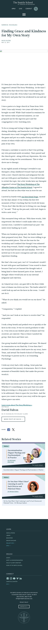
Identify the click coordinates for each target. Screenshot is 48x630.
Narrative (5, 24)
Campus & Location (11, 581)
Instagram (10, 578)
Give (20, 8)
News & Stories (10, 533)
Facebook (7, 578)
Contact (29, 8)
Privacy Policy (24, 602)
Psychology (13, 24)
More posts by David (12, 419)
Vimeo (17, 578)
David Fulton (6, 40)
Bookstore (9, 538)
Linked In (20, 578)
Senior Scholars (11, 540)
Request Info (10, 543)
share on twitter (13, 429)
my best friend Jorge (30, 196)
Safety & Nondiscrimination (14, 560)
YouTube (14, 578)
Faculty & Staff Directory (13, 563)
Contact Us (23, 606)
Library (8, 535)
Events (8, 558)
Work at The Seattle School (14, 565)
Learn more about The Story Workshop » (17, 405)
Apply (14, 8)
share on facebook (8, 429)
